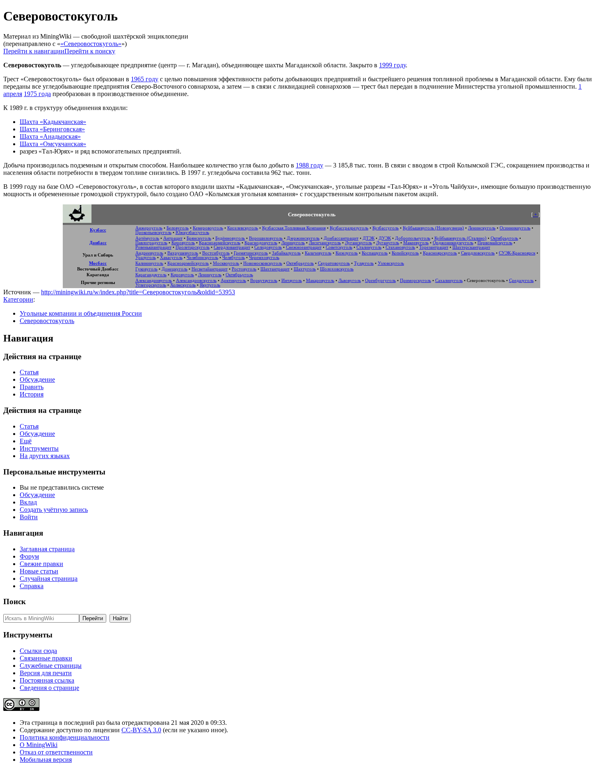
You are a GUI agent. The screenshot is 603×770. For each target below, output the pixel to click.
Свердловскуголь (478, 253)
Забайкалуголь (286, 253)
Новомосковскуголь (262, 263)
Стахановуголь (400, 247)
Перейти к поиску (89, 51)
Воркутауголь (263, 280)
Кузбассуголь (385, 228)
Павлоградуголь (151, 243)
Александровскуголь (196, 280)
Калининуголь (149, 263)
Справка (31, 585)
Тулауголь (364, 263)
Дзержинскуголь (303, 238)
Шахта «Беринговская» (52, 129)
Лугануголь (387, 243)
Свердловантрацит (232, 247)
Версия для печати (46, 672)
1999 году (392, 65)
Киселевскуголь (242, 228)
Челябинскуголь (202, 257)
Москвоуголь (226, 263)
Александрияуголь (153, 280)
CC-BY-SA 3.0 (141, 729)
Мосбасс (98, 263)
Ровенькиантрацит (153, 247)
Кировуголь (183, 243)
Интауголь (291, 280)
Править (31, 386)
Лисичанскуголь (325, 243)
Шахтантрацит (275, 269)
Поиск (14, 601)
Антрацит (173, 238)
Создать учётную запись (54, 509)
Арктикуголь (233, 280)
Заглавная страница (47, 548)
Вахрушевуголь (182, 253)
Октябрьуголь (504, 238)
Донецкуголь (174, 269)
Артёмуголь (147, 238)
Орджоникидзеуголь (453, 243)
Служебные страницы (51, 665)
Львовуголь (349, 280)
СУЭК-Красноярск (517, 253)
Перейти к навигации (33, 51)
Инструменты (39, 448)
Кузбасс (98, 230)
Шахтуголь (305, 269)
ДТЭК (369, 238)
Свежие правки (41, 563)
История (31, 394)
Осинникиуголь (515, 228)
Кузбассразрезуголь (349, 228)
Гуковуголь (146, 269)
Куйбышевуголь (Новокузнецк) (433, 228)
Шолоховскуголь (337, 269)
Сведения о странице (49, 687)
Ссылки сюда (38, 650)
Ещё (26, 441)
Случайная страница (49, 578)
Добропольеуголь (412, 238)
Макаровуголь (320, 280)
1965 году (144, 79)
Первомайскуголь (494, 243)
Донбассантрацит (341, 238)
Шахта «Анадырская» (50, 136)
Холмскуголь (183, 285)
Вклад (28, 502)
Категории (18, 299)
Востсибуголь (216, 253)
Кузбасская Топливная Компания (294, 228)
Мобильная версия (46, 759)
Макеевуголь (416, 243)
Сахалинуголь (449, 280)
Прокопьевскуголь (153, 232)
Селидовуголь (268, 247)
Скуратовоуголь (334, 263)
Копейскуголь (405, 253)
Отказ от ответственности (56, 752)
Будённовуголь (230, 238)
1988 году (309, 165)
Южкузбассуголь (192, 232)
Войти (29, 516)
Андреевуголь (149, 253)
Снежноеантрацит (304, 247)
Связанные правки (46, 658)
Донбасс (98, 243)
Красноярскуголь (440, 253)
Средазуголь (521, 280)
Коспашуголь (375, 253)
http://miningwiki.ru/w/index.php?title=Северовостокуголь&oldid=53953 (138, 292)
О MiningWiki (38, 744)
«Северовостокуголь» (90, 43)
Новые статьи (39, 571)
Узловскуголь (391, 263)
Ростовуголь (244, 269)
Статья (29, 372)
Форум (29, 556)
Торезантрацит (433, 247)
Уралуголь (145, 257)
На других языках (45, 455)
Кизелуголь (347, 253)
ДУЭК (385, 238)
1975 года (37, 93)
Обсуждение (37, 379)
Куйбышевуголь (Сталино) (460, 238)
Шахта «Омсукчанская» (53, 143)
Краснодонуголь (260, 243)
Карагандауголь (151, 275)
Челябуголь (233, 257)
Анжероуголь (148, 228)
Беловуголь (178, 228)
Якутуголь (210, 285)
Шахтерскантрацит (471, 247)
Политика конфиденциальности (65, 737)
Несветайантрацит (210, 269)
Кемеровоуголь (208, 228)
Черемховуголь (264, 257)
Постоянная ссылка (47, 680)
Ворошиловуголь (266, 238)
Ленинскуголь (482, 228)
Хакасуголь (171, 257)
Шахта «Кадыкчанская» (53, 121)
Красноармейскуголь (219, 243)
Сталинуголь (368, 247)
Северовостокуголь (47, 320)
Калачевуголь (318, 253)
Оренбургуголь (380, 280)
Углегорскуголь (150, 285)
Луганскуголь (358, 243)
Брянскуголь (199, 238)
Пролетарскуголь (193, 247)
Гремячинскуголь (251, 253)
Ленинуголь (293, 243)
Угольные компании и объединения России (81, 313)
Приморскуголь (415, 280)
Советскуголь (339, 247)
